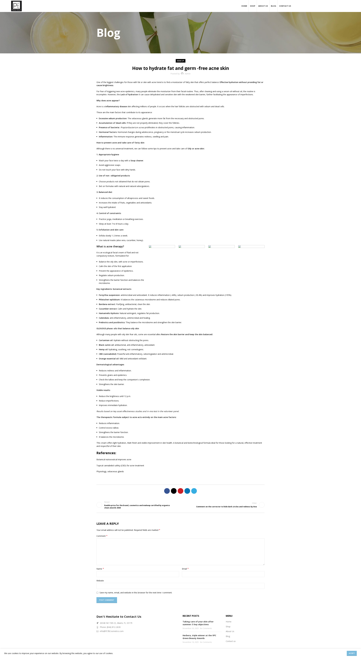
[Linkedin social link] (187, 491)
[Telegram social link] (194, 491)
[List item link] (137, 627)
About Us (230, 631)
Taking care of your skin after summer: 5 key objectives (198, 623)
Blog (228, 636)
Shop (228, 626)
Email (185, 568)
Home (228, 621)
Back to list (180, 505)
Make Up (180, 61)
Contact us (231, 641)
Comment (101, 535)
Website (100, 580)
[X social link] (174, 491)
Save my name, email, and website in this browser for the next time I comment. (136, 592)
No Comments (206, 628)
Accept (352, 653)
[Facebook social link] (167, 491)
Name (100, 568)
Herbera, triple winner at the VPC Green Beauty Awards (199, 637)
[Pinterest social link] (180, 491)
